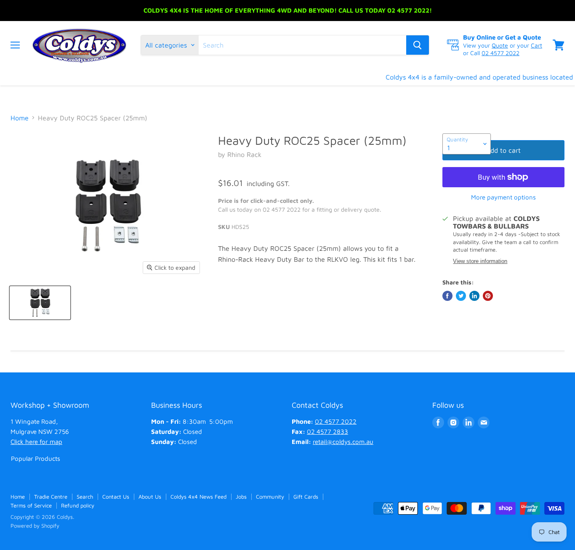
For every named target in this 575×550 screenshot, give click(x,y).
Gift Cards (305, 496)
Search (85, 496)
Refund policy (77, 505)
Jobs (241, 496)
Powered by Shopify (35, 525)
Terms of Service (31, 505)
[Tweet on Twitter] (461, 296)
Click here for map (36, 441)
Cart (536, 44)
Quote (500, 44)
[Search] (417, 45)
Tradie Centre (50, 496)
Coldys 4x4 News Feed (198, 496)
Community (270, 496)
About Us (149, 496)
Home (20, 118)
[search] (302, 45)
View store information (480, 261)
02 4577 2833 (327, 431)
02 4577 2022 (500, 52)
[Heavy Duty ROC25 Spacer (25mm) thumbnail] (40, 302)
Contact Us (115, 496)
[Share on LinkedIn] (474, 296)
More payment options (503, 197)
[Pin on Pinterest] (488, 296)
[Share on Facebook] (447, 296)
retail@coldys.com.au (343, 441)
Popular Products (35, 458)
